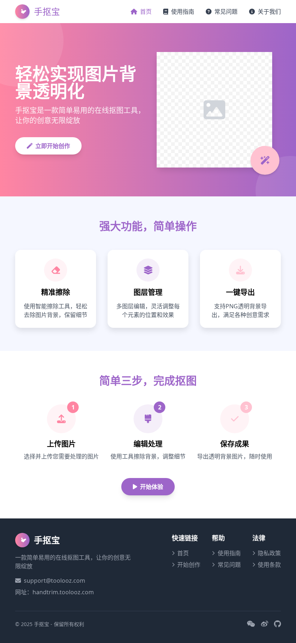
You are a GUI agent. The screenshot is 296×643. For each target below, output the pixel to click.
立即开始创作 (52, 146)
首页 (146, 12)
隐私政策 (269, 553)
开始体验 (151, 487)
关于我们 (269, 12)
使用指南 (182, 12)
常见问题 (226, 12)
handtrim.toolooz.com (63, 592)
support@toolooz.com (54, 581)
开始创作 (188, 565)
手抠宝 (47, 11)
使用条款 (269, 565)
